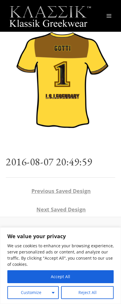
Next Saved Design (61, 209)
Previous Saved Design (61, 190)
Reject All (87, 292)
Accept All (60, 276)
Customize (31, 292)
